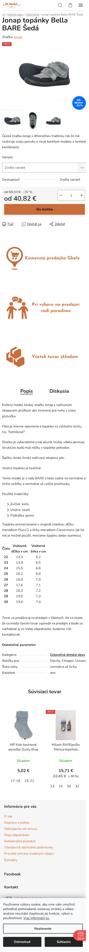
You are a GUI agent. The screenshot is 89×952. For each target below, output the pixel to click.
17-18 (15, 781)
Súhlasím (64, 942)
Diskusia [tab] (59, 391)
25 (61, 786)
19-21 (29, 781)
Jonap (18, 37)
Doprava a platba (16, 822)
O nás (8, 816)
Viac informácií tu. (36, 918)
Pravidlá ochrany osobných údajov (29, 853)
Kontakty (10, 860)
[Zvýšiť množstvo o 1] (81, 195)
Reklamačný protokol (20, 841)
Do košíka (44, 209)
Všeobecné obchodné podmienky (28, 847)
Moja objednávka (16, 835)
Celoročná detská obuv (67, 655)
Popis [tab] (26, 391)
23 (52, 786)
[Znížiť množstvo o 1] (61, 195)
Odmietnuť (22, 942)
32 (77, 786)
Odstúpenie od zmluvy (20, 829)
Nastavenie (43, 928)
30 (69, 786)
